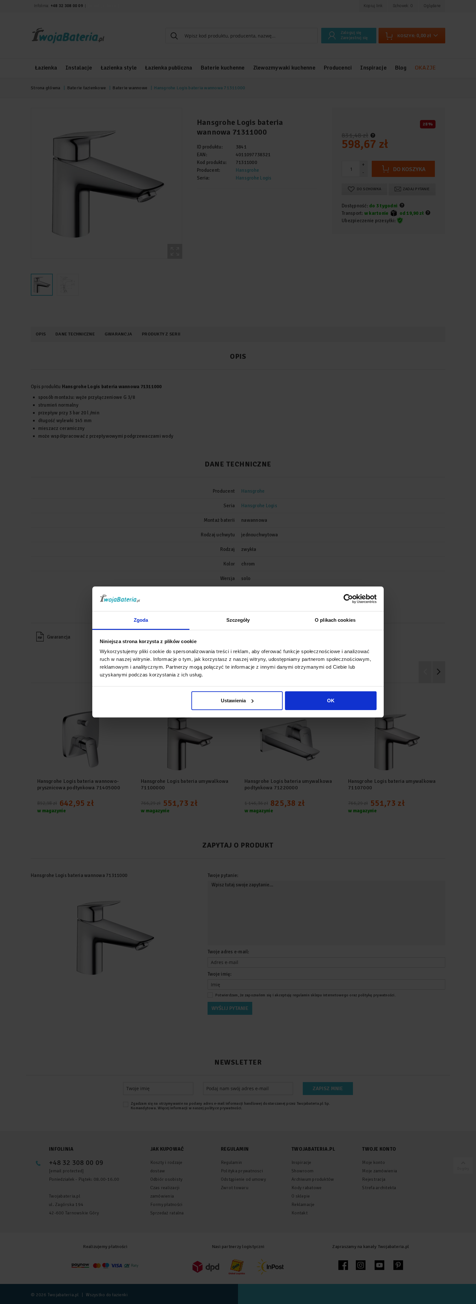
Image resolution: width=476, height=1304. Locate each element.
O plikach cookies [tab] (335, 620)
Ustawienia (233, 700)
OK (330, 700)
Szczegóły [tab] (238, 620)
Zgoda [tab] (141, 620)
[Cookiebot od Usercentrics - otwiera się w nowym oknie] (348, 599)
